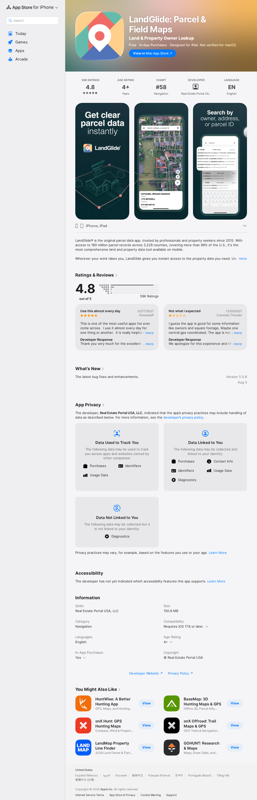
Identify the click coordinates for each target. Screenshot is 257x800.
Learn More (218, 553)
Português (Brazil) (199, 775)
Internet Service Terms (89, 795)
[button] (32, 33)
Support (171, 795)
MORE (150, 333)
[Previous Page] (70, 87)
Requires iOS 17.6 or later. (184, 626)
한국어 (179, 775)
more (243, 258)
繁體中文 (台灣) (84, 779)
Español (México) (86, 775)
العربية (106, 775)
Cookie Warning (151, 795)
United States (84, 770)
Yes (78, 657)
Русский (121, 775)
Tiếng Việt (223, 775)
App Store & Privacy (122, 795)
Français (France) (159, 775)
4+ (166, 642)
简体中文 (137, 775)
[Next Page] (251, 87)
